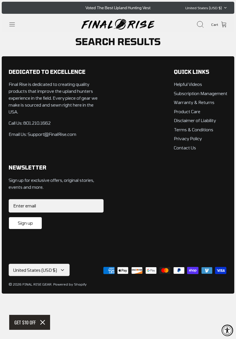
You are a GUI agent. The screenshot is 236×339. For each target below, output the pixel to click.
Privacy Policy (188, 138)
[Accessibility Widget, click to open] (227, 330)
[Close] (42, 322)
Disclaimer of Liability (195, 120)
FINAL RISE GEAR (37, 284)
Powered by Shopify (70, 284)
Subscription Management (200, 93)
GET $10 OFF (25, 322)
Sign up (25, 223)
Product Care (187, 111)
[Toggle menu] (15, 24)
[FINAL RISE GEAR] (117, 24)
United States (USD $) (203, 8)
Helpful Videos (188, 84)
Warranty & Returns (194, 102)
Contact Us (185, 147)
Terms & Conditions (193, 129)
